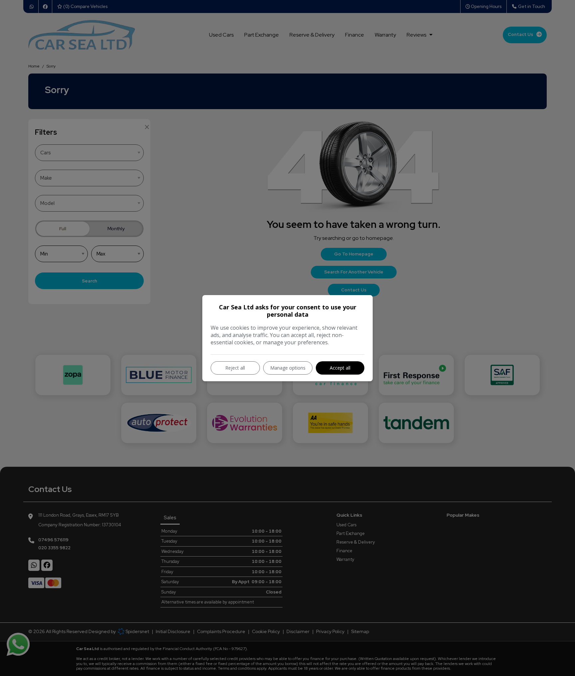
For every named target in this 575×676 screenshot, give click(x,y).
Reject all (235, 368)
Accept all (340, 368)
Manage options (287, 368)
